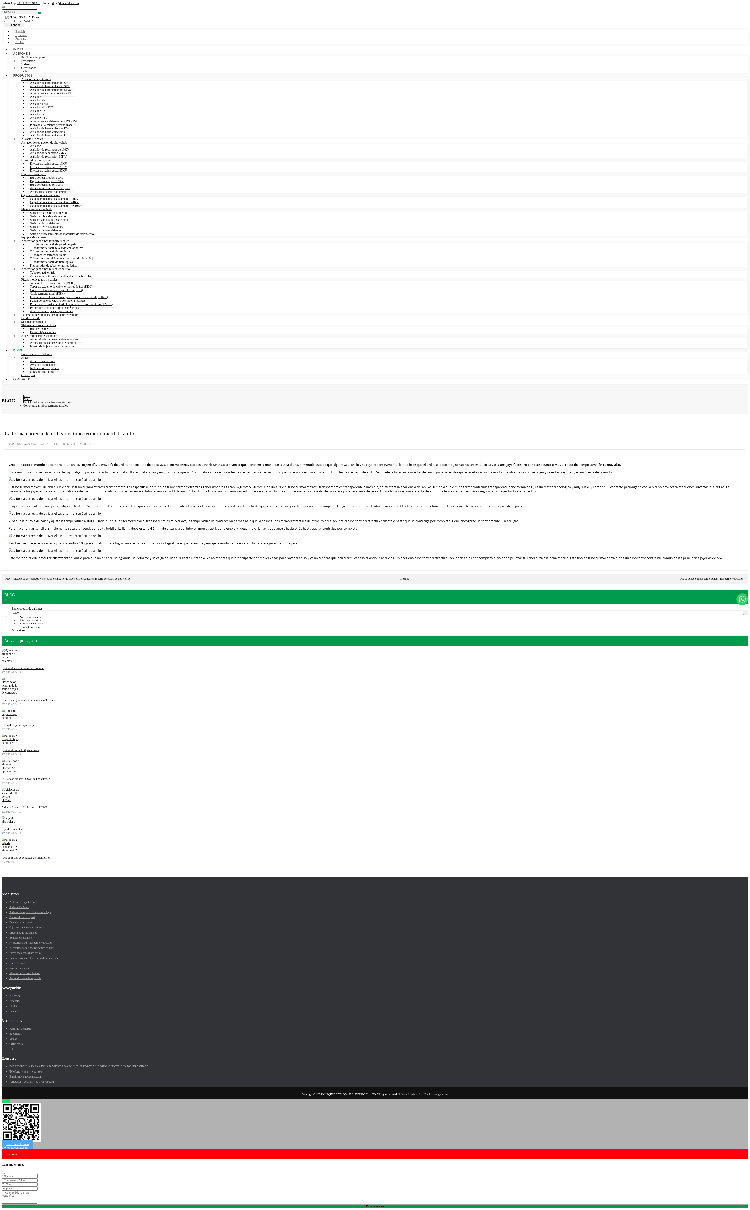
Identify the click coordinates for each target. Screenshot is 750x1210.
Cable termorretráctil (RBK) (47, 293)
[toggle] (3, 21)
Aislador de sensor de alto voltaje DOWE (24, 807)
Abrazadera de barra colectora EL (51, 93)
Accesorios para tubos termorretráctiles (45, 241)
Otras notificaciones (42, 371)
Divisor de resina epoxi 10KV (48, 163)
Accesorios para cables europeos (50, 188)
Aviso (25, 357)
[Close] (3, 1173)
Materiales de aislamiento (36, 209)
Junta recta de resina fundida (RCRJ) (52, 283)
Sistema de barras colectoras (38, 325)
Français (20, 38)
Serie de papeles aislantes (45, 230)
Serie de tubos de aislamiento (48, 216)
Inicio (18, 49)
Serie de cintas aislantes (44, 223)
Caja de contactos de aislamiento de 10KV (56, 205)
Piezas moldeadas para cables (39, 279)
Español (16, 24)
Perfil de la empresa (33, 57)
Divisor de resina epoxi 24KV (48, 167)
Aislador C (37, 96)
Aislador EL (37, 146)
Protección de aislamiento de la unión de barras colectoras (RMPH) (71, 304)
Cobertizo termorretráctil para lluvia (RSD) (56, 290)
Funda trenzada (30, 318)
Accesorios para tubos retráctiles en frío (45, 269)
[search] (39, 13)
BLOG (17, 350)
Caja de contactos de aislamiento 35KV (54, 198)
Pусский (21, 35)
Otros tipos (28, 375)
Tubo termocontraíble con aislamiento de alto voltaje (62, 258)
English (20, 31)
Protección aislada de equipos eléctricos (54, 307)
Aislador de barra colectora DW (49, 128)
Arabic (19, 42)
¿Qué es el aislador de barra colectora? (23, 668)
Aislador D (37, 114)
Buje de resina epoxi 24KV (47, 181)
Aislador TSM (39, 103)
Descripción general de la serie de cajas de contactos (30, 700)
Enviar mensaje (375, 1206)
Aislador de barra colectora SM (49, 82)
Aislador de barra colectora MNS (50, 89)
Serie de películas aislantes (46, 226)
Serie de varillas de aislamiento (49, 219)
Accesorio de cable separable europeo (53, 342)
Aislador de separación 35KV (48, 156)
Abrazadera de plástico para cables (51, 311)
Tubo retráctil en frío (42, 272)
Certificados (28, 68)
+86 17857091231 (28, 3)
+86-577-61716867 (32, 1071)
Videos (25, 64)
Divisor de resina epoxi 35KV (48, 170)
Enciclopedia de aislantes (36, 354)
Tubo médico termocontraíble (48, 255)
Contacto (21, 379)
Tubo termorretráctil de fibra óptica (51, 262)
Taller (24, 71)
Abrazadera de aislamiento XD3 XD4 (53, 121)
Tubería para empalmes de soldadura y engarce (50, 314)
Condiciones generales (436, 1094)
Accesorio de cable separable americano (54, 339)
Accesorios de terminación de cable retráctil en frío (61, 276)
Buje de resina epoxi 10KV (47, 184)
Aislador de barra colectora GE (49, 132)
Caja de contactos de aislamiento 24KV (54, 202)
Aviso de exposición (42, 364)
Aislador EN (38, 110)
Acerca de (21, 53)
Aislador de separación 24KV (48, 153)
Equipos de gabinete (33, 237)
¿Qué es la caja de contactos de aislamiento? (26, 857)
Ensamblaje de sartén (43, 332)
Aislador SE (37, 100)
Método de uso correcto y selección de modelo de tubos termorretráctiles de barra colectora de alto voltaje (71, 578)
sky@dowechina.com (65, 3)
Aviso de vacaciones (42, 361)
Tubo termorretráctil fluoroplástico (51, 251)
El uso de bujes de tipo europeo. (19, 725)
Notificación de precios (44, 368)
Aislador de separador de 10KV (49, 149)
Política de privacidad (410, 1094)
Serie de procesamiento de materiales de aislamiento (62, 233)
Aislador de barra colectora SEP (50, 86)
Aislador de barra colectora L (48, 135)
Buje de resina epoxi (33, 174)
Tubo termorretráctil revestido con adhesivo (56, 248)
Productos (22, 75)
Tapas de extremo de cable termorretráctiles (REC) (61, 286)
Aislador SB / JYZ (41, 107)
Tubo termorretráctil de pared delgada (53, 244)
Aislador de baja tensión (36, 79)
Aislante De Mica (32, 139)
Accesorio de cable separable (39, 335)
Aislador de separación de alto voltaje (44, 142)
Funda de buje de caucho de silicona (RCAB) (58, 300)
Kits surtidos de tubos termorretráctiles (53, 265)
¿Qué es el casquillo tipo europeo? (20, 750)
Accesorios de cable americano (49, 191)
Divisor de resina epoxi (35, 160)
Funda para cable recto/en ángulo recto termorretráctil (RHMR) (69, 297)
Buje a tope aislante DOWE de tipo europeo (26, 779)
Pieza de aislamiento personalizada (51, 125)
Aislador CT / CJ (40, 117)
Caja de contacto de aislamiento (40, 195)
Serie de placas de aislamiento (48, 212)
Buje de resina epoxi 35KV (47, 177)
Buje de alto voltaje (12, 829)
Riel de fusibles (39, 328)
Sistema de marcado (33, 321)
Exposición (28, 60)
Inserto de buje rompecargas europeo (52, 346)
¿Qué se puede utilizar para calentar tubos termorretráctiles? (712, 578)
